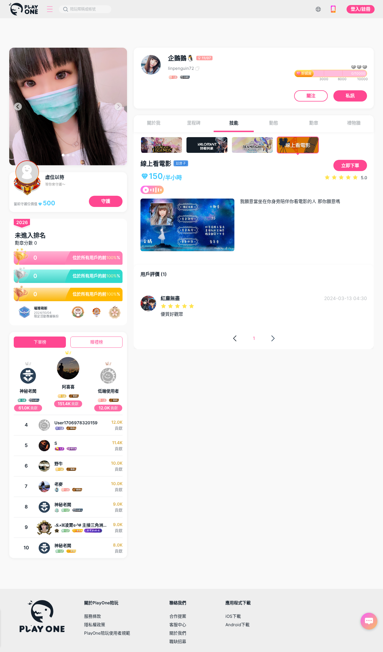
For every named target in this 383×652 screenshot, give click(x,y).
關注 (310, 95)
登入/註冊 (360, 9)
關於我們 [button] (177, 633)
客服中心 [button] (177, 625)
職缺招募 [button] (177, 641)
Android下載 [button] (237, 625)
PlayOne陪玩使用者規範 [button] (107, 633)
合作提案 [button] (177, 616)
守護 (105, 201)
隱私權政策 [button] (94, 625)
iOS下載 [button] (233, 616)
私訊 (350, 95)
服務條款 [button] (92, 616)
